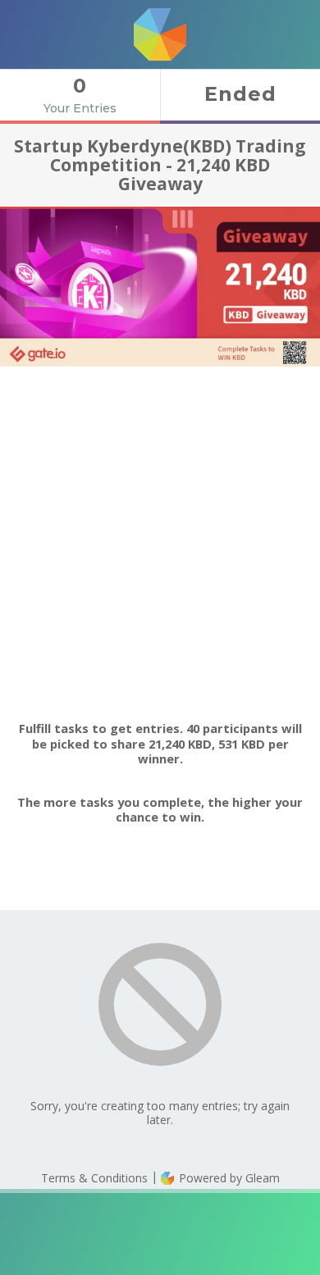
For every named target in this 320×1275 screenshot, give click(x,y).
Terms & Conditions (94, 1178)
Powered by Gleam (228, 1178)
